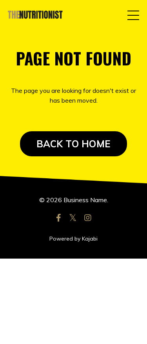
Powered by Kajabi (73, 238)
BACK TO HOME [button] (73, 144)
